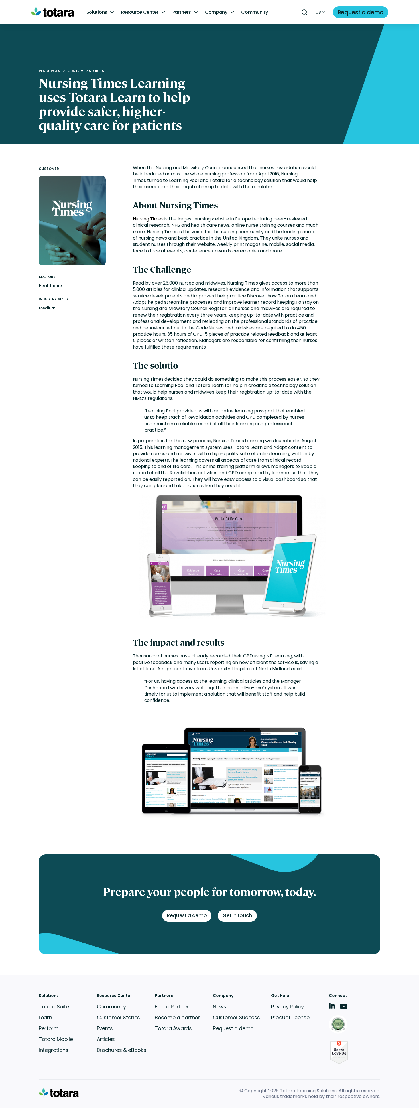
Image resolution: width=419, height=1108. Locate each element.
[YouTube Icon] (343, 1008)
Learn (45, 1017)
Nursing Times (148, 219)
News (219, 1006)
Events (105, 1028)
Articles (106, 1039)
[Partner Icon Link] (339, 1025)
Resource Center (139, 12)
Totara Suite (54, 1006)
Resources (49, 71)
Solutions (96, 12)
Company (216, 12)
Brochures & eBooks (121, 1050)
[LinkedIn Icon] (332, 1006)
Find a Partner (171, 1006)
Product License (290, 1017)
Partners (181, 12)
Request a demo (233, 1028)
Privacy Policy (287, 1006)
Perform (48, 1028)
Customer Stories (86, 71)
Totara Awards (173, 1028)
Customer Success (236, 1017)
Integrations (53, 1050)
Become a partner (177, 1017)
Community (254, 12)
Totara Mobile (56, 1039)
